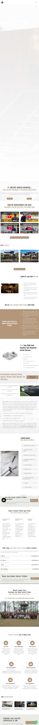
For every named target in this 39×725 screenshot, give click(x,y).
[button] (36, 722)
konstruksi (7, 415)
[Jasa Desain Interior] (24, 708)
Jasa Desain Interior (18, 709)
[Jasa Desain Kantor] (11, 708)
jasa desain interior (12, 385)
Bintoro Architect (6, 401)
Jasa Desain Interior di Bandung (26, 426)
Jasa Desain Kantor (6, 708)
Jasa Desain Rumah (30, 709)
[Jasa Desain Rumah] (36, 708)
